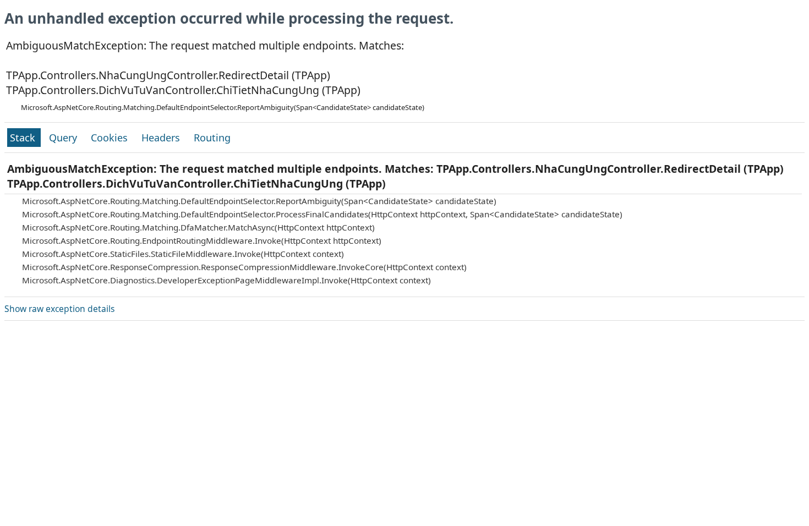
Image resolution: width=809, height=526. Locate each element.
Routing (212, 137)
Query (64, 137)
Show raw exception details (59, 309)
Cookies (110, 137)
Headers (162, 137)
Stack (24, 137)
